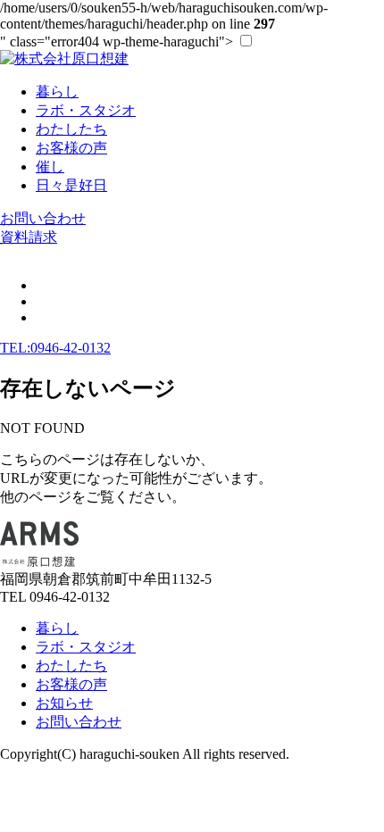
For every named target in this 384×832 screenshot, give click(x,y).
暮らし (57, 628)
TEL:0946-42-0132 (55, 347)
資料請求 (28, 237)
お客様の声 (71, 684)
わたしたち (71, 665)
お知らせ (64, 703)
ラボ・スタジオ (86, 646)
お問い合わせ (43, 218)
